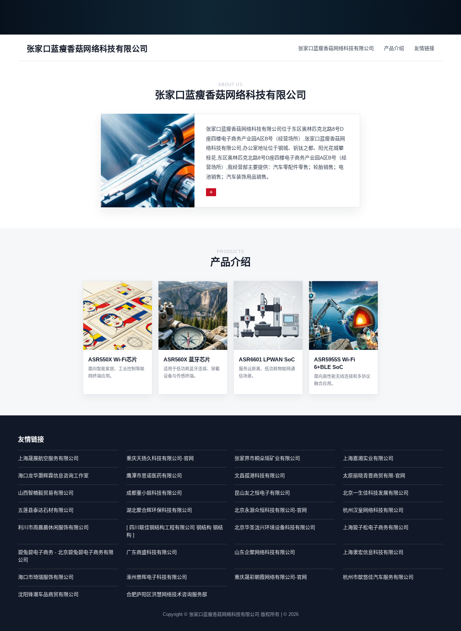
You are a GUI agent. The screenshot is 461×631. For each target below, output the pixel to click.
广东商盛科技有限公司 (151, 552)
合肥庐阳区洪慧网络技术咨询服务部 (166, 594)
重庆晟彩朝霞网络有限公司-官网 (270, 577)
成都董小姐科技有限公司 (154, 493)
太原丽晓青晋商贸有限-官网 (374, 475)
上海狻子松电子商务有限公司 (375, 527)
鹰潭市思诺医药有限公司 (154, 475)
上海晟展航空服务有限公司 (48, 458)
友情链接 (424, 48)
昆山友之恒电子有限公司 (262, 493)
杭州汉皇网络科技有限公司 (373, 510)
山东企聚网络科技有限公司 (264, 552)
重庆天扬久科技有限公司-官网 (160, 458)
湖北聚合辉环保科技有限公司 (159, 510)
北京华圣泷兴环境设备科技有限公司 (274, 527)
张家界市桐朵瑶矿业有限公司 (267, 458)
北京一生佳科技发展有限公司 (375, 493)
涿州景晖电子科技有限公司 (156, 577)
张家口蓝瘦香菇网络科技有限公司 (336, 48)
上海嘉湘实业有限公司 (368, 458)
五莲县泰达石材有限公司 (45, 510)
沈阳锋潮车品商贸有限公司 (48, 594)
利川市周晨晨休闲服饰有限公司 (53, 527)
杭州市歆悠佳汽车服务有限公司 (378, 577)
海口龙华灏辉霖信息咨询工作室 (53, 475)
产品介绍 (394, 48)
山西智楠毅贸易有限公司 (45, 493)
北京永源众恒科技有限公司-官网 (270, 510)
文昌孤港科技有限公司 (259, 475)
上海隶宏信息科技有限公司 (373, 552)
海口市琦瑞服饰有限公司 (45, 577)
